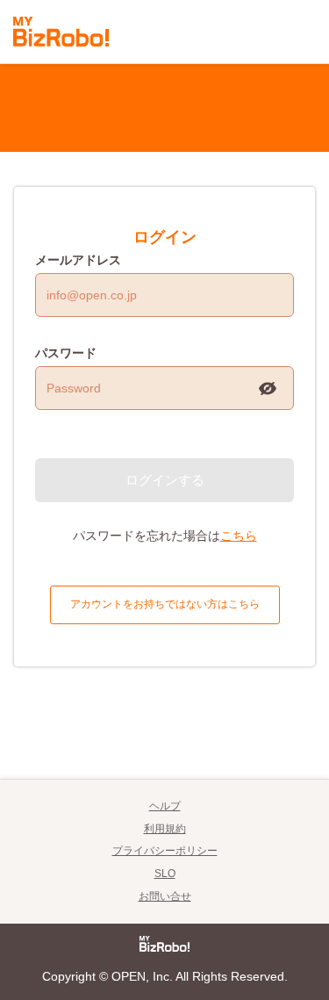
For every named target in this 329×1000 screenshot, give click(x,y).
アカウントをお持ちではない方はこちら (165, 604)
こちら (238, 536)
